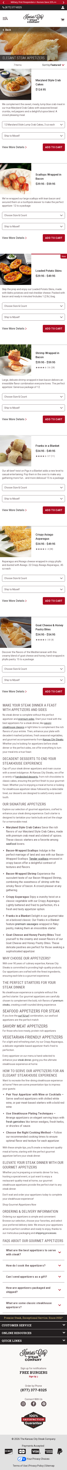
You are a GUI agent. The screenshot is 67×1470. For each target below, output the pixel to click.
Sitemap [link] (49, 1465)
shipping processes (46, 1233)
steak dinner (24, 1060)
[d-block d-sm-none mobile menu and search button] (5, 18)
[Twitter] (23, 1403)
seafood (11, 843)
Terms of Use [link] (20, 1465)
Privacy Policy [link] (36, 1465)
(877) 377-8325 (13, 7)
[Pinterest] (43, 1403)
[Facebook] (33, 1403)
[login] (62, 7)
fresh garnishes (15, 1121)
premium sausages (26, 924)
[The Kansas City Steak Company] (33, 1355)
